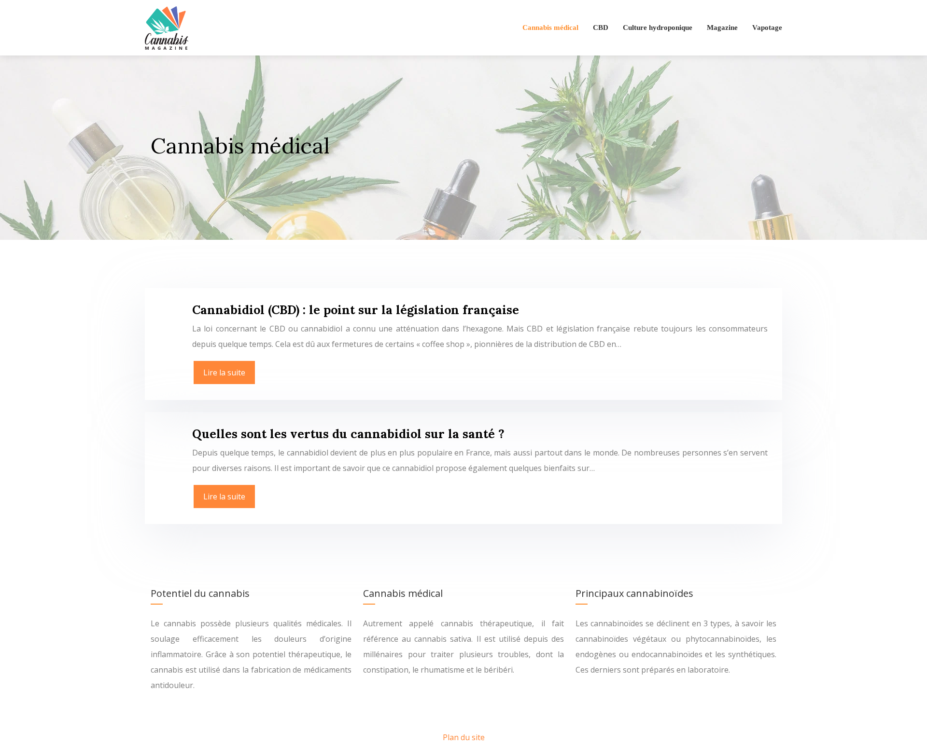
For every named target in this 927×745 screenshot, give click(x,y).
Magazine (722, 27)
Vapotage (767, 27)
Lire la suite (224, 372)
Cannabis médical (550, 27)
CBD (600, 27)
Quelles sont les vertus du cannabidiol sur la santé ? (348, 433)
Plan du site (464, 737)
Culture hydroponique (657, 27)
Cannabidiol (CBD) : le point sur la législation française (355, 309)
